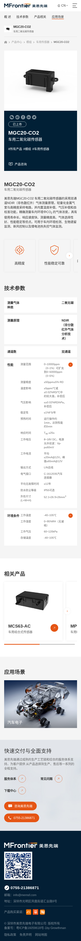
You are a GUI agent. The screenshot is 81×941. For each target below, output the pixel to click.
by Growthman (56, 928)
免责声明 (26, 934)
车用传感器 (42, 41)
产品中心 (16, 41)
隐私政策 (10, 934)
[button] (69, 255)
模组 (29, 41)
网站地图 (41, 934)
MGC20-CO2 (61, 41)
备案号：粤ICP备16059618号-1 (25, 928)
